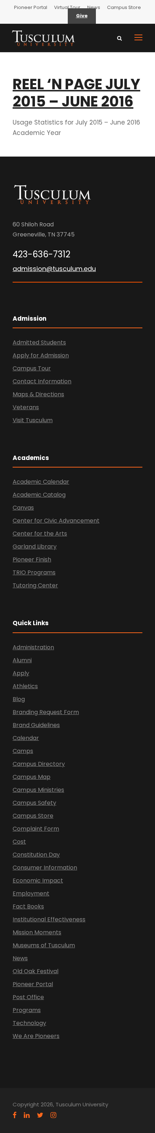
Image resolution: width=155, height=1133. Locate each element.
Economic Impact (38, 880)
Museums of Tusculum (44, 945)
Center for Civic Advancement (56, 520)
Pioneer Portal (30, 7)
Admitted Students (39, 342)
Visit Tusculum (33, 420)
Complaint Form (36, 829)
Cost (19, 842)
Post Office (28, 997)
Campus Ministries (38, 790)
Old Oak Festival (35, 971)
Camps (23, 751)
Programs (27, 1010)
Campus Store (124, 7)
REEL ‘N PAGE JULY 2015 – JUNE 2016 (76, 93)
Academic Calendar (41, 482)
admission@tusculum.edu (54, 268)
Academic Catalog (39, 495)
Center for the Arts (40, 533)
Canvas (23, 508)
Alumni (22, 660)
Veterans (26, 407)
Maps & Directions (38, 394)
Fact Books (28, 906)
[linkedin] (27, 1115)
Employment (31, 893)
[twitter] (40, 1115)
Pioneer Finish (32, 559)
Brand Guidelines (36, 725)
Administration (33, 647)
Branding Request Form (46, 712)
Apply (21, 673)
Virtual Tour (67, 7)
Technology (29, 1023)
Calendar (26, 738)
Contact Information (42, 381)
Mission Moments (37, 932)
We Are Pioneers (36, 1036)
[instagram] (53, 1115)
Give (82, 15)
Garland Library (35, 546)
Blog (19, 699)
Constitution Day (36, 854)
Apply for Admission (41, 355)
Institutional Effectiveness (49, 919)
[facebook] (15, 1115)
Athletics (25, 686)
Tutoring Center (35, 585)
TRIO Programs (34, 572)
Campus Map (31, 777)
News (93, 7)
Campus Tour (32, 368)
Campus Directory (39, 764)
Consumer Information (45, 867)
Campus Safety (34, 803)
